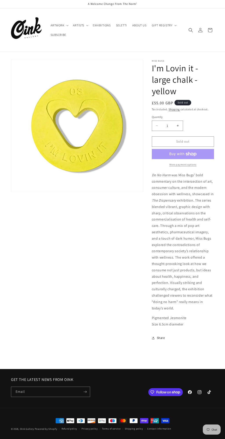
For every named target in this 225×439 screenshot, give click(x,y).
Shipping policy (134, 428)
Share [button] (161, 338)
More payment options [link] (182, 164)
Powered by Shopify (46, 428)
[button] (59, 25)
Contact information (159, 428)
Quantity (157, 117)
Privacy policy (90, 428)
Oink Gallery (27, 428)
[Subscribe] (85, 392)
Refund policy (69, 428)
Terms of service (111, 428)
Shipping (174, 109)
